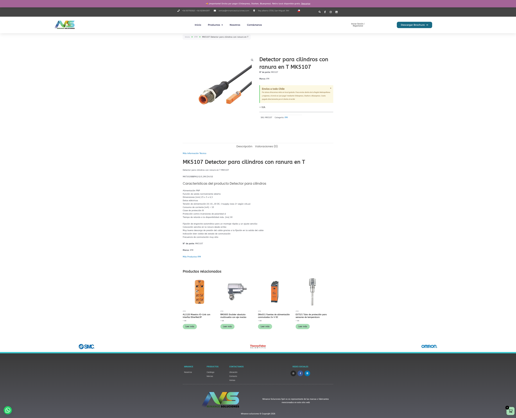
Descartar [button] (305, 3)
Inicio (198, 25)
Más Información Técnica (194, 153)
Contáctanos (254, 25)
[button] (320, 12)
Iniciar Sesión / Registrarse (358, 25)
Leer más (189, 326)
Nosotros (235, 25)
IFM (196, 37)
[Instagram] (331, 12)
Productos (214, 25)
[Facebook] (325, 12)
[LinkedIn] (337, 12)
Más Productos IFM (192, 257)
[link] (194, 372)
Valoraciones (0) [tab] (266, 146)
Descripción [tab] (244, 146)
